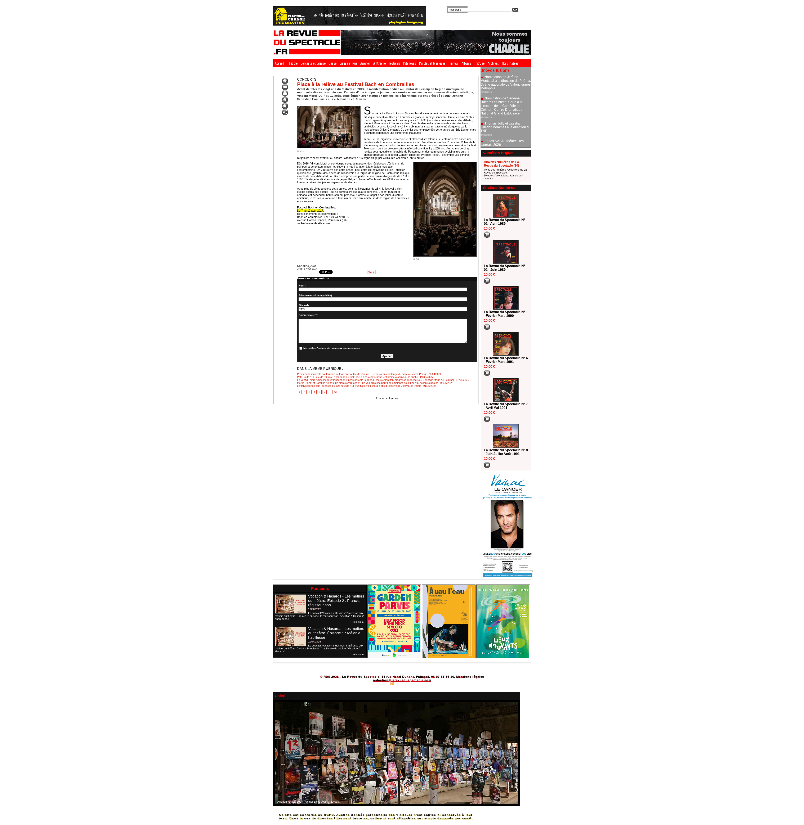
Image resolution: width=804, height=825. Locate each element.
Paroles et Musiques (432, 63)
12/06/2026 (314, 609)
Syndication (401, 683)
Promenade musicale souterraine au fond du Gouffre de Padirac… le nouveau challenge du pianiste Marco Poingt (361, 374)
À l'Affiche (379, 63)
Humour (453, 63)
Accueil (279, 63)
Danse (332, 63)
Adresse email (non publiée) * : (317, 295)
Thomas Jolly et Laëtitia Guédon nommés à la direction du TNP (506, 97)
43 (335, 392)
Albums (466, 63)
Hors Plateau (510, 63)
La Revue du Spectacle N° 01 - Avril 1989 (504, 221)
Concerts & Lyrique (296, 73)
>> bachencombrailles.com (314, 223)
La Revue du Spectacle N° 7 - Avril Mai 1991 (506, 406)
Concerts (315, 73)
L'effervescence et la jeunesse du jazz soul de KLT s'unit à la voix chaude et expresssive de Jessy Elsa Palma (359, 385)
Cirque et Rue (348, 63)
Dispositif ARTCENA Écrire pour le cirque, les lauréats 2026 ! (505, 126)
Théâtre (292, 63)
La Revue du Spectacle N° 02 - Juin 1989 (504, 267)
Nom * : (303, 285)
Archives (493, 63)
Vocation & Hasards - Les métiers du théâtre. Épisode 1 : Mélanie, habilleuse (336, 633)
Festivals (394, 63)
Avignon (365, 63)
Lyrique (393, 398)
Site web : (304, 305)
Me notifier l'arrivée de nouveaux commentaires (331, 348)
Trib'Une (479, 63)
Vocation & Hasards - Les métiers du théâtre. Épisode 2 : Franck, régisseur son (336, 600)
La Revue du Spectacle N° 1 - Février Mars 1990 (506, 313)
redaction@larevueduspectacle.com (402, 680)
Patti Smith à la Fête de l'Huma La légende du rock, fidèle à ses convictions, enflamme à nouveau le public (357, 377)
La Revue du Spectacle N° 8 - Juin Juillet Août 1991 (506, 452)
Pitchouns (409, 63)
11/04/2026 (314, 641)
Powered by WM (419, 683)
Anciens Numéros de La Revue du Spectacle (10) (501, 163)
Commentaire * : (308, 315)
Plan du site (382, 683)
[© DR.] (329, 107)
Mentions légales (470, 676)
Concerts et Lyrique (313, 63)
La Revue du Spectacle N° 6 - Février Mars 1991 (506, 360)
